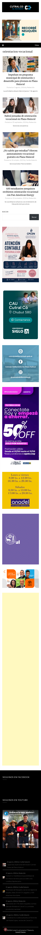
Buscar (5, 212)
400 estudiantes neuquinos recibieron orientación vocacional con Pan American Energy (20, 191)
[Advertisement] (20, 679)
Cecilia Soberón (31, 160)
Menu (37, 45)
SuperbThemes (20, 932)
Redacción (30, 87)
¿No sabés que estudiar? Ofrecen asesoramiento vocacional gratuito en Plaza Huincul (20, 153)
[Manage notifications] (5, 929)
